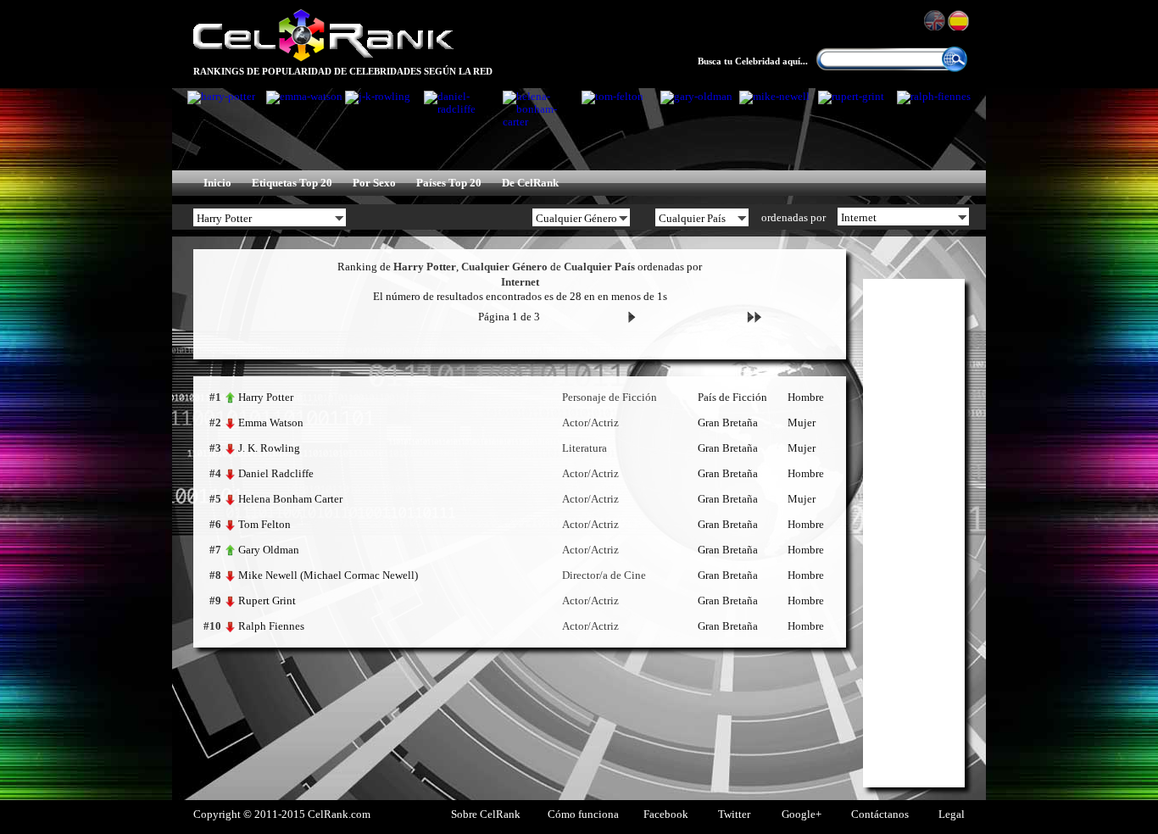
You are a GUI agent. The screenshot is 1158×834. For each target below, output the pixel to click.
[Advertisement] (914, 533)
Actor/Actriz (590, 423)
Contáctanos (880, 814)
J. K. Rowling (269, 448)
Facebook (665, 814)
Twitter (734, 814)
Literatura (584, 448)
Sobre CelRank (486, 814)
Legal (951, 814)
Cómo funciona (583, 814)
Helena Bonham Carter (290, 498)
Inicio (217, 183)
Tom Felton (264, 524)
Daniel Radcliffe (276, 473)
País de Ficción (732, 397)
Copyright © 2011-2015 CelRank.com (281, 814)
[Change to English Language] (936, 20)
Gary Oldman (268, 549)
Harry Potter (265, 397)
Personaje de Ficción (609, 397)
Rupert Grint (267, 600)
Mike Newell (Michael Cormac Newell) (328, 575)
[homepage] (323, 59)
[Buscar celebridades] (954, 69)
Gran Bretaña (728, 423)
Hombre (806, 397)
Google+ (801, 814)
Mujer (802, 423)
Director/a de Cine (604, 575)
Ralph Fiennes (271, 626)
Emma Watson (270, 422)
